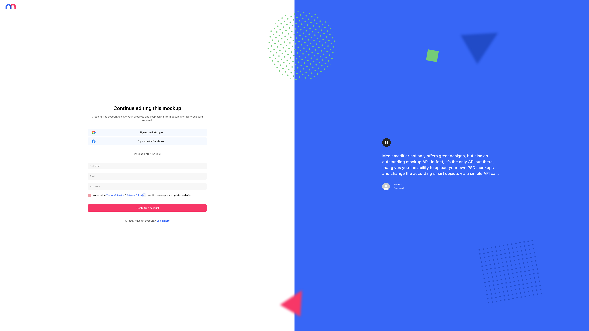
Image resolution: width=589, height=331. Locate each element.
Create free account (147, 207)
